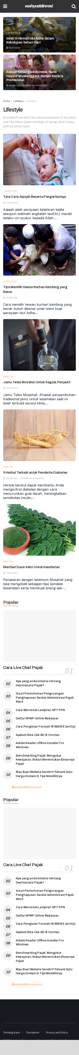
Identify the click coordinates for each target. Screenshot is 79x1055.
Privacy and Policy (57, 1032)
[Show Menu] (5, 6)
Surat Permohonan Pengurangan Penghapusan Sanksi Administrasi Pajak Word (45, 697)
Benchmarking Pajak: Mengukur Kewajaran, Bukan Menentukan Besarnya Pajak (45, 759)
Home (6, 100)
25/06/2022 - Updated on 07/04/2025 (27, 85)
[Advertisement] (39, 1047)
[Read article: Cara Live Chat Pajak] (39, 636)
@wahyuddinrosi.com (27, 787)
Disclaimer (33, 1032)
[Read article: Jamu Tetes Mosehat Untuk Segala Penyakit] (39, 345)
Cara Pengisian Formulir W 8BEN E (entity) (45, 726)
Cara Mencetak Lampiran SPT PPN (40, 710)
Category (18, 100)
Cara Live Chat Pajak (23, 667)
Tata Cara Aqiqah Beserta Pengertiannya (34, 196)
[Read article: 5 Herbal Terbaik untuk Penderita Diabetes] (39, 435)
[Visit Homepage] (39, 6)
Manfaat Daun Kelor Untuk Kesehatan (31, 567)
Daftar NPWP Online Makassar (37, 718)
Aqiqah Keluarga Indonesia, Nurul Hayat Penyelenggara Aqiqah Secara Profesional (34, 76)
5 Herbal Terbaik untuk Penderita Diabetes (35, 472)
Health (8, 377)
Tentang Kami (11, 1032)
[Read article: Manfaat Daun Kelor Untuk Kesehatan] (39, 530)
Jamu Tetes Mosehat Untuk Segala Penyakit (36, 382)
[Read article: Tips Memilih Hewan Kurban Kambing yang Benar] (39, 250)
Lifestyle (13, 33)
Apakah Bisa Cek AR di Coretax (38, 735)
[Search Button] (74, 6)
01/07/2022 (14, 47)
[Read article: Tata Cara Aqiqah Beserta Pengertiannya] (39, 159)
